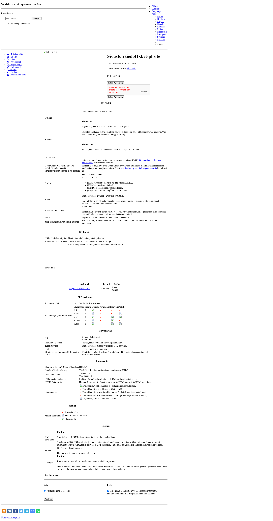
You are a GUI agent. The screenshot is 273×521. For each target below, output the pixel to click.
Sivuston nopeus (17, 74)
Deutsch (161, 19)
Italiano (160, 29)
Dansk (160, 16)
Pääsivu (155, 6)
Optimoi (13, 72)
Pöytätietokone (53, 491)
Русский (161, 39)
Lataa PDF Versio (115, 83)
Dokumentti (15, 67)
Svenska (161, 37)
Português (161, 34)
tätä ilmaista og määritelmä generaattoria (139, 168)
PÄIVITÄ (131, 68)
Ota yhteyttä (157, 11)
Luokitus (156, 9)
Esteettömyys (129, 491)
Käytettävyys (15, 64)
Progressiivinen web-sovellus (142, 493)
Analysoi (37, 18)
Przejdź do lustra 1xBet (79, 288)
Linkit (12, 59)
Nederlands (162, 32)
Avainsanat (15, 62)
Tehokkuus (115, 491)
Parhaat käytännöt (146, 491)
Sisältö (13, 57)
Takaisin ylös (16, 54)
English (160, 21)
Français (161, 26)
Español (161, 24)
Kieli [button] (154, 14)
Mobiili (12, 69)
